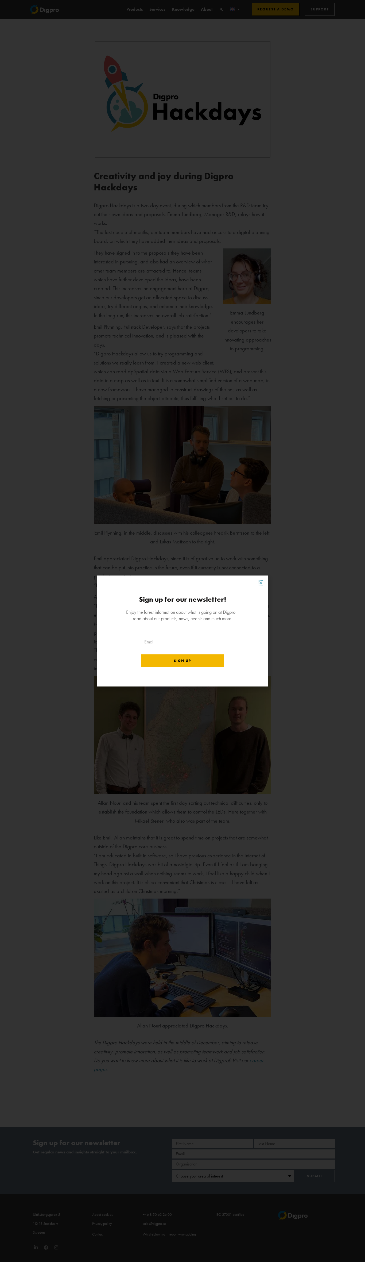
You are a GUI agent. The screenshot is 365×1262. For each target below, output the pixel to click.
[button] (261, 583)
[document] (182, 631)
